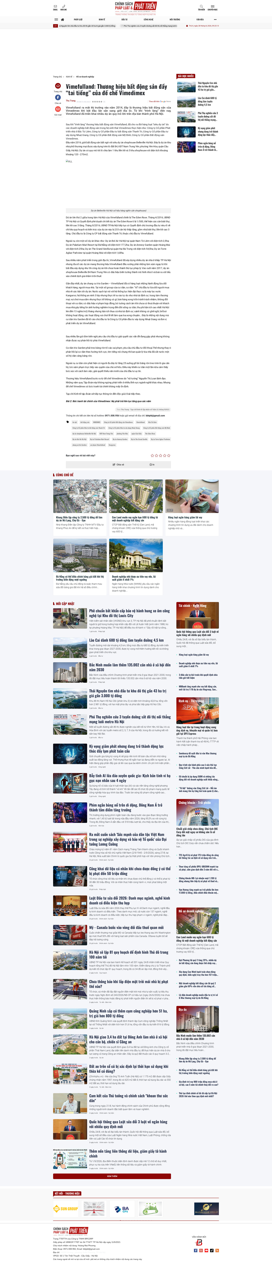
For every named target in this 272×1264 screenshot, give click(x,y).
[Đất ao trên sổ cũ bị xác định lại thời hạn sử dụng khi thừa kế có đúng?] (70, 1074)
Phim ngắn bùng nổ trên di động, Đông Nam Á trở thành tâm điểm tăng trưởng (125, 807)
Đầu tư (100, 656)
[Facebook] (195, 1250)
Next (217, 1209)
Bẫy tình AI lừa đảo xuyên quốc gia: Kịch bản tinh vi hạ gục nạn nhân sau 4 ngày (129, 778)
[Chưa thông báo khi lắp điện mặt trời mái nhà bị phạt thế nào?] (70, 989)
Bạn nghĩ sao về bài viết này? (80, 455)
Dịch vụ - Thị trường (191, 700)
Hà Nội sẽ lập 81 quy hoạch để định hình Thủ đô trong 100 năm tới (128, 954)
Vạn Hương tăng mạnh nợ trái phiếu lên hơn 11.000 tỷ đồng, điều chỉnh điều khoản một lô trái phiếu (198, 891)
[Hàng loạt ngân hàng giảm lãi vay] (192, 496)
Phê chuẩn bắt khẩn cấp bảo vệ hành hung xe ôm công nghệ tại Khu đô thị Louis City (129, 613)
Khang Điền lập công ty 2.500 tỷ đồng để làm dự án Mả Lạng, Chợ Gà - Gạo (79, 519)
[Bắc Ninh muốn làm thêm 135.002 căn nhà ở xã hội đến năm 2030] (70, 672)
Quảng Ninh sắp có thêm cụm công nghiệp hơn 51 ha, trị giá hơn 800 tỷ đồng (128, 1013)
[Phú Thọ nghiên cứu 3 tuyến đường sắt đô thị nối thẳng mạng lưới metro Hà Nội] (70, 724)
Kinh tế (57, 510)
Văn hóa (101, 826)
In (153, 464)
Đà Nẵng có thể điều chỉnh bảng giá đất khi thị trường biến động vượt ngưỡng (80, 578)
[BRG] (94, 1208)
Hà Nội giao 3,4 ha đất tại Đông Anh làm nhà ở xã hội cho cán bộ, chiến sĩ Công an (128, 1039)
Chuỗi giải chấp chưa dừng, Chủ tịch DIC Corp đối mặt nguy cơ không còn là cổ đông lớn (197, 832)
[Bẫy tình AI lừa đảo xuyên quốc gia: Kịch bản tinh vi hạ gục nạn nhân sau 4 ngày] (70, 783)
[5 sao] (168, 455)
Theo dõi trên (154, 101)
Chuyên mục (212, 9)
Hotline (63, 9)
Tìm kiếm (201, 9)
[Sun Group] (65, 1208)
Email (55, 9)
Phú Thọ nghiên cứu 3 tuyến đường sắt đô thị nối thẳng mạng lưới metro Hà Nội (117, 26)
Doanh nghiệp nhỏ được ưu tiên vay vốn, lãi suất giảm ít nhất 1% (134, 578)
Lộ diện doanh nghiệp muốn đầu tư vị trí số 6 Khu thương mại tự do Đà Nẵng (198, 996)
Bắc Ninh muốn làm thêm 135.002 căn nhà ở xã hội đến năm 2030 (130, 667)
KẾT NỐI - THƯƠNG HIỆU (67, 1193)
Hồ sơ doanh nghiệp (191, 911)
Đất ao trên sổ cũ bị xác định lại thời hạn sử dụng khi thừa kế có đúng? (128, 1068)
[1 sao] (152, 455)
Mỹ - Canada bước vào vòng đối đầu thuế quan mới (126, 927)
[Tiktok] (211, 1250)
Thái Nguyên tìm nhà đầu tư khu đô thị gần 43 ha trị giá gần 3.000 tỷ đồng (127, 693)
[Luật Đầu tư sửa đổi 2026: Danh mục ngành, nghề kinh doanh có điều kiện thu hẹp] (70, 905)
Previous (55, 1209)
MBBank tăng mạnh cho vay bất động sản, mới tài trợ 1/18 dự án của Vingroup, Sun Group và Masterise (198, 688)
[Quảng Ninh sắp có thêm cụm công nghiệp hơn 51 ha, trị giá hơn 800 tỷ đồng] (70, 1018)
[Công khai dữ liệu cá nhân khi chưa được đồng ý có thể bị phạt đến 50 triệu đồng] (70, 876)
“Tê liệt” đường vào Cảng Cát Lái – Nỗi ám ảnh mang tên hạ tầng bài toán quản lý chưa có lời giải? (198, 790)
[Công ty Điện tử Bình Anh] (122, 1208)
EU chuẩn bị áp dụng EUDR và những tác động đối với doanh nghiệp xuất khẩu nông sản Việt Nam (198, 778)
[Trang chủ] (62, 19)
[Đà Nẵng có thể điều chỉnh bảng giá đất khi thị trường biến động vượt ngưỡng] (80, 555)
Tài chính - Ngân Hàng (192, 605)
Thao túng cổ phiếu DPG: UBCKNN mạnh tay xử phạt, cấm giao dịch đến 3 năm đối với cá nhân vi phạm (198, 868)
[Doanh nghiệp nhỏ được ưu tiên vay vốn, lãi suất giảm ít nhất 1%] (136, 555)
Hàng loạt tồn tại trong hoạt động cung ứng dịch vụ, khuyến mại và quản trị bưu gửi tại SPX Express (197, 730)
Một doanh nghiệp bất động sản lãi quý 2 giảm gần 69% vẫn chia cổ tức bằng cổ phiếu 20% (197, 985)
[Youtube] (206, 1250)
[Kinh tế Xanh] (150, 1208)
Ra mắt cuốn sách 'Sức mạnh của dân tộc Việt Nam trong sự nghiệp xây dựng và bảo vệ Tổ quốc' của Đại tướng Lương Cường (128, 839)
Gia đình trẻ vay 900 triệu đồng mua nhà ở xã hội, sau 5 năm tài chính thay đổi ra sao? (198, 1083)
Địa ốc (183, 1009)
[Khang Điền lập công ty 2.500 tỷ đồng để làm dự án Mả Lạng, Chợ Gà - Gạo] (80, 496)
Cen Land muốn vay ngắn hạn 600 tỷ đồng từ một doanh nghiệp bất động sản (135, 519)
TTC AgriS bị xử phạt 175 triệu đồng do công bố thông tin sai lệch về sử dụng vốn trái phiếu (199, 857)
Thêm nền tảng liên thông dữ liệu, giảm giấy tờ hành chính (128, 1153)
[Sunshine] (206, 1208)
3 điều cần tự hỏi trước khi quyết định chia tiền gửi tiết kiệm (198, 676)
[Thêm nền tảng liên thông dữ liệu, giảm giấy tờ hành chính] (70, 1159)
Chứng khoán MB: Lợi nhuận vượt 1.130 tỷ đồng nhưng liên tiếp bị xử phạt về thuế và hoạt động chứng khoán (198, 880)
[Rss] (217, 1250)
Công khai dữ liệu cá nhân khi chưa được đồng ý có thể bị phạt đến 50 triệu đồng (130, 871)
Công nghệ (102, 767)
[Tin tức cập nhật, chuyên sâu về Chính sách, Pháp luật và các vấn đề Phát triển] (136, 8)
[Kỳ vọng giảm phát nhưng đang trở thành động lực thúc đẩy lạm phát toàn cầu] (70, 754)
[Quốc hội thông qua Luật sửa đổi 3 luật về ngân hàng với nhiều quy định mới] (70, 1129)
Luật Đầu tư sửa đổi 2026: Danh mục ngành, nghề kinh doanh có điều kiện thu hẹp (129, 900)
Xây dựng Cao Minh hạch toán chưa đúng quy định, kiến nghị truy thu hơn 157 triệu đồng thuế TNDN (198, 973)
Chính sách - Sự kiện (106, 860)
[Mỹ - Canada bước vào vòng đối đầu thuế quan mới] (70, 935)
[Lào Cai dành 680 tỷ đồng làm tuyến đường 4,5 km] (70, 648)
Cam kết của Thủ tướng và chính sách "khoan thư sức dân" (128, 1098)
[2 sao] (156, 455)
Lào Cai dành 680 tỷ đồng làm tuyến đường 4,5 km (126, 640)
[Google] (201, 1250)
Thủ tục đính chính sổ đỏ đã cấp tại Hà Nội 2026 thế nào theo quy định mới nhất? (198, 1095)
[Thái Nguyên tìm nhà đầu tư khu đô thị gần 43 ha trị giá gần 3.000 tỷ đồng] (70, 698)
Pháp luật (101, 631)
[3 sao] (160, 455)
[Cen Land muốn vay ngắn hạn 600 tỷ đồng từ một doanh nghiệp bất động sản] (136, 496)
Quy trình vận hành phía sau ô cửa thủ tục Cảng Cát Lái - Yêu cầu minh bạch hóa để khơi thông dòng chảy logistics (198, 766)
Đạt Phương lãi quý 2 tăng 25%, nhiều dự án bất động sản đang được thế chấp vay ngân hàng (197, 962)
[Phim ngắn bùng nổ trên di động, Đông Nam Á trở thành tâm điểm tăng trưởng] (70, 812)
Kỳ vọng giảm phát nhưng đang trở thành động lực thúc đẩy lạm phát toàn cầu (126, 748)
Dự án (101, 1028)
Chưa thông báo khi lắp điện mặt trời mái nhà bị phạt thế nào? (128, 984)
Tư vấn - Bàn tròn (105, 1002)
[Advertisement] (136, 52)
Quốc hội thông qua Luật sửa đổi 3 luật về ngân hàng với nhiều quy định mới (128, 1124)
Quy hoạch (103, 973)
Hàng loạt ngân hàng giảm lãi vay (185, 517)
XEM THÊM (112, 1176)
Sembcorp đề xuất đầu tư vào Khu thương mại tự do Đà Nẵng (197, 755)
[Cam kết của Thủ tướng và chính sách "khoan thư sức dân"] (70, 1103)
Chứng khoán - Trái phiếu (195, 802)
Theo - (143, 410)
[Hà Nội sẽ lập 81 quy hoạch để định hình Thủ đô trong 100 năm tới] (70, 960)
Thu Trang (71, 100)
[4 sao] (164, 455)
